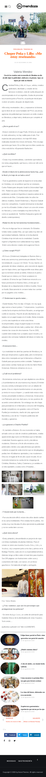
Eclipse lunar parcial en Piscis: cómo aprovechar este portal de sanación (33, 636)
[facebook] (4, 741)
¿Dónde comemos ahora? (29, 650)
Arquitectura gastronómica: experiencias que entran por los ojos (32, 708)
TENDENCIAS (28, 49)
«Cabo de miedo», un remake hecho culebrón (33, 665)
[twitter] (15, 741)
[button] (6, 6)
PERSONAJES (18, 49)
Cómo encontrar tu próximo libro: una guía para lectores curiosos (32, 679)
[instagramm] (10, 741)
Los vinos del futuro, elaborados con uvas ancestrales (33, 693)
